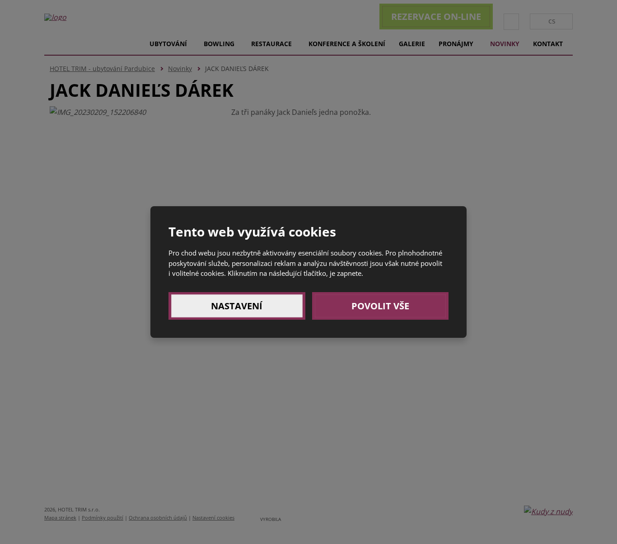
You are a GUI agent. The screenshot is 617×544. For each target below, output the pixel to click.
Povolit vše (380, 306)
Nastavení (236, 306)
